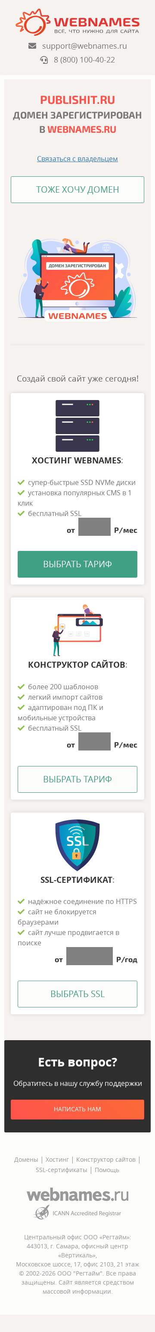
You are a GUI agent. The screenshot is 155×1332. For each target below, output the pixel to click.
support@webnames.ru (81, 46)
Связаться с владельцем (77, 158)
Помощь (107, 1170)
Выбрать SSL (77, 994)
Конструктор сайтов (106, 1159)
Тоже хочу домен (77, 189)
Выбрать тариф (77, 564)
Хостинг (57, 1159)
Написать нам (77, 1109)
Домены (26, 1159)
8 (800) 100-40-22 (81, 59)
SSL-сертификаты (62, 1170)
